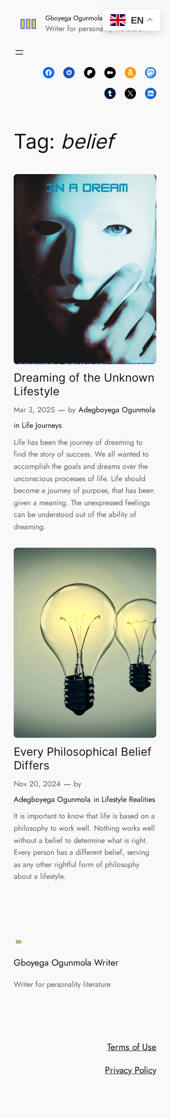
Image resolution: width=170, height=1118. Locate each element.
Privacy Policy (130, 1069)
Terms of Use (131, 1046)
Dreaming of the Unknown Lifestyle (84, 384)
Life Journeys (41, 425)
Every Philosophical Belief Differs (83, 758)
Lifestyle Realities (128, 799)
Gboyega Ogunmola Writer (83, 18)
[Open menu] (19, 52)
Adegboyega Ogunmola (116, 409)
